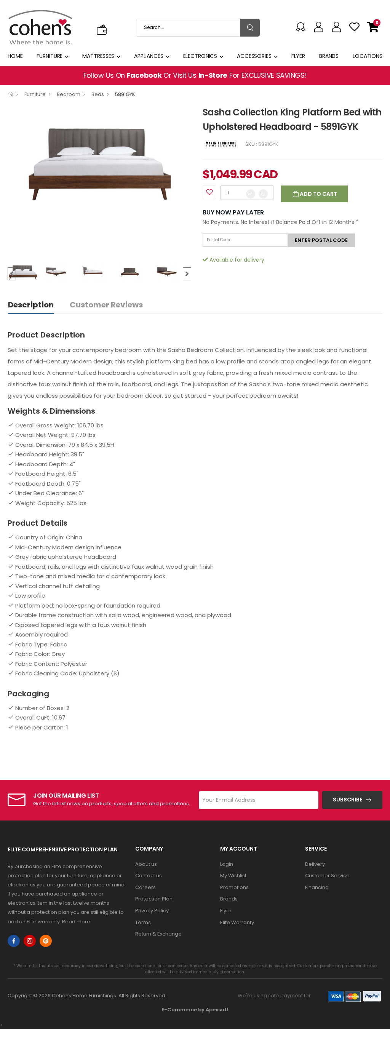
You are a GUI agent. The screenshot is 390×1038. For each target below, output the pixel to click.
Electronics (200, 56)
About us (146, 864)
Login (226, 864)
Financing (317, 887)
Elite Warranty (237, 922)
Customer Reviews (106, 304)
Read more (76, 921)
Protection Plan (154, 898)
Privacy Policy (152, 910)
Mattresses (98, 56)
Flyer (298, 56)
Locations (367, 56)
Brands (329, 56)
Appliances (148, 56)
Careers (145, 887)
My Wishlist (233, 875)
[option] (99, 161)
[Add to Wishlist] (209, 192)
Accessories (254, 56)
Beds (97, 94)
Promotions (234, 887)
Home (15, 56)
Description (31, 304)
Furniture (49, 56)
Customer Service (327, 875)
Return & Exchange (158, 933)
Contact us (148, 875)
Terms (143, 922)
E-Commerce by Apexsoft (195, 1009)
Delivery (315, 864)
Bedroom (68, 94)
